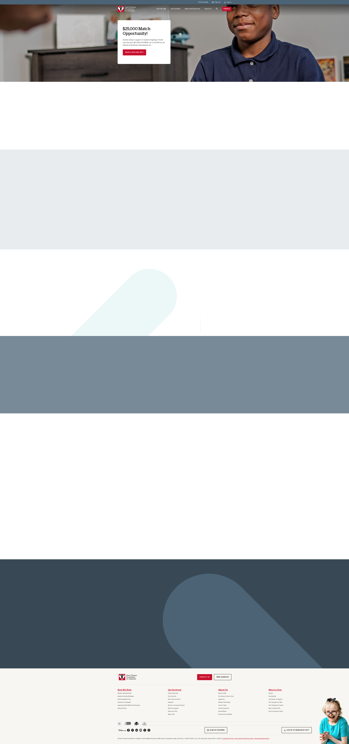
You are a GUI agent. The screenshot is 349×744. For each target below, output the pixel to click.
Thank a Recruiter (173, 693)
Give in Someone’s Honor (276, 711)
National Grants (122, 708)
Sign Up (217, 2)
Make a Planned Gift (274, 708)
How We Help (161, 9)
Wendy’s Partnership (224, 702)
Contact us (205, 677)
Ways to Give (275, 690)
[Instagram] (132, 730)
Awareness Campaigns (124, 702)
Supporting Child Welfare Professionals (129, 705)
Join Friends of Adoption (275, 699)
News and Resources (192, 9)
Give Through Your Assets (276, 705)
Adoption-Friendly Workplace (126, 696)
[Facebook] (128, 730)
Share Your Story (172, 711)
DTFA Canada (203, 2)
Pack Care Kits (172, 696)
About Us (208, 9)
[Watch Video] (145, 281)
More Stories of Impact (129, 642)
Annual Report (222, 711)
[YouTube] (140, 730)
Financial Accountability (225, 714)
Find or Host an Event (174, 699)
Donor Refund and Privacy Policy (244, 738)
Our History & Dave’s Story (226, 696)
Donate (227, 9)
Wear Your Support (173, 708)
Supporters (221, 699)
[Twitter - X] (144, 730)
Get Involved (175, 9)
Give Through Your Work (275, 702)
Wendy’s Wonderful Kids (124, 693)
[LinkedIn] (136, 730)
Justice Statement (223, 708)
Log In (229, 2)
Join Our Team (222, 705)
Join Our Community (140, 462)
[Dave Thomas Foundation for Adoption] (127, 9)
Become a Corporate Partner (176, 705)
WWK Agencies (222, 677)
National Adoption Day (124, 699)
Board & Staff (222, 693)
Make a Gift (171, 714)
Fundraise (170, 702)
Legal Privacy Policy (228, 738)
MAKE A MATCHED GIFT (134, 52)
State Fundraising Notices (262, 738)
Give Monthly (272, 696)
